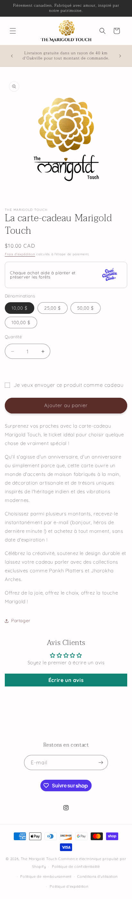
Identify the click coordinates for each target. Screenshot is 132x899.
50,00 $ (85, 308)
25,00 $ (52, 308)
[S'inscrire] (101, 762)
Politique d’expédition (69, 886)
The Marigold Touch (39, 859)
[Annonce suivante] (120, 56)
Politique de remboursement (45, 876)
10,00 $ (20, 308)
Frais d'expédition (20, 254)
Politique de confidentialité (76, 866)
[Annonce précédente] (12, 56)
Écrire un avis (66, 680)
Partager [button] (20, 620)
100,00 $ (21, 322)
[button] (13, 31)
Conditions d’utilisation (97, 876)
